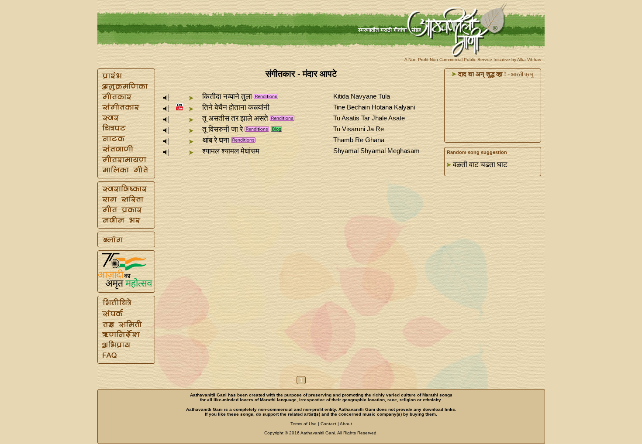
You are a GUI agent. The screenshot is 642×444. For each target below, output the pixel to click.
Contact (328, 423)
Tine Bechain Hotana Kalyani (374, 107)
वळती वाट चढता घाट (480, 165)
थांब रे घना (215, 140)
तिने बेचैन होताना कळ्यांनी (235, 107)
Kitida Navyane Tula (361, 96)
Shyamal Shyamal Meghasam (376, 150)
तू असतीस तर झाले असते (235, 118)
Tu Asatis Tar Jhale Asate (369, 118)
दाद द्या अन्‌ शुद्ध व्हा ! (481, 74)
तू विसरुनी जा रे (222, 129)
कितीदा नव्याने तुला (227, 96)
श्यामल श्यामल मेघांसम (230, 151)
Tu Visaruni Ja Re (358, 129)
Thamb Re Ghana (358, 139)
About (346, 423)
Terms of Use (303, 423)
